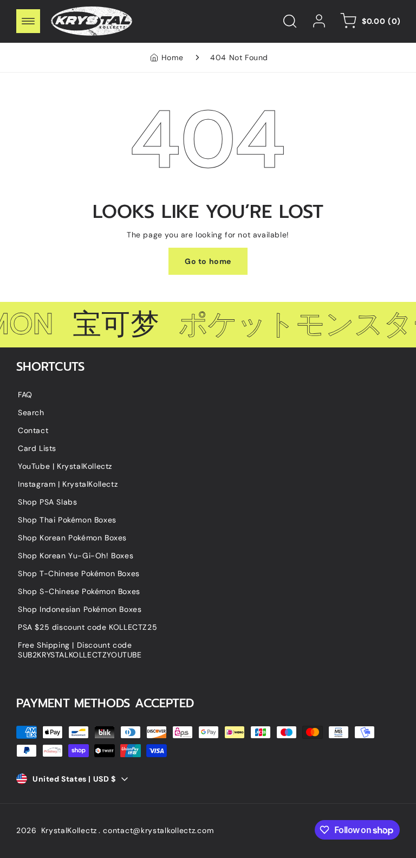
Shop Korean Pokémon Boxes (72, 538)
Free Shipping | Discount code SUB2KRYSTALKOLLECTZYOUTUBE (80, 650)
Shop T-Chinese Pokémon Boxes (79, 573)
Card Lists (37, 448)
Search (31, 412)
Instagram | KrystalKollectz (68, 484)
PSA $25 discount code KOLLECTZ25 (87, 627)
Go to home (208, 261)
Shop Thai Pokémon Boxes (67, 520)
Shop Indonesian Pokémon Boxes (79, 609)
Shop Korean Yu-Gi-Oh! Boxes (75, 555)
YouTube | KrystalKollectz (65, 466)
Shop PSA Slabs (47, 502)
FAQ (25, 394)
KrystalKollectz (69, 830)
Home (172, 57)
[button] (28, 21)
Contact (33, 430)
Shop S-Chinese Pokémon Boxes (79, 591)
